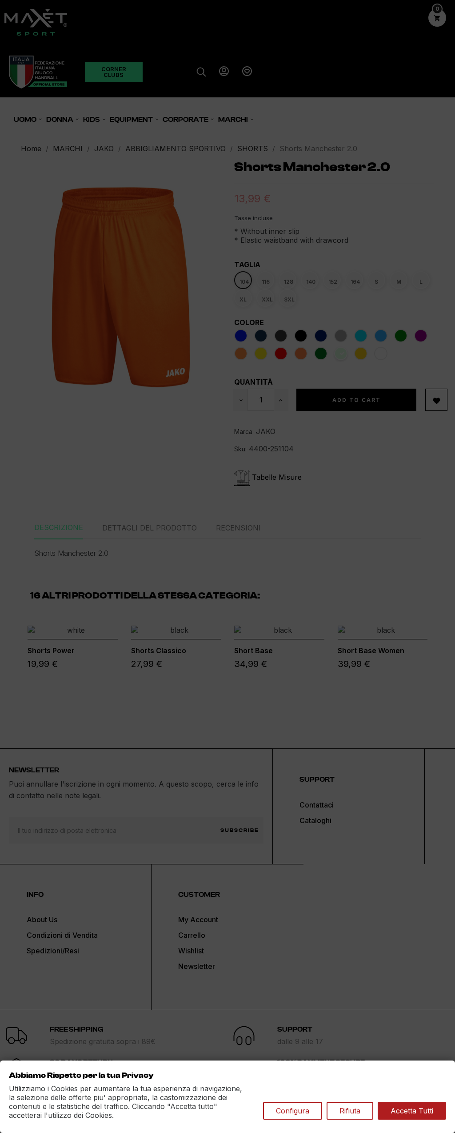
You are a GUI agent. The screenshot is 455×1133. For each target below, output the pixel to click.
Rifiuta (349, 1110)
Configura (292, 1110)
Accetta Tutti (412, 1110)
